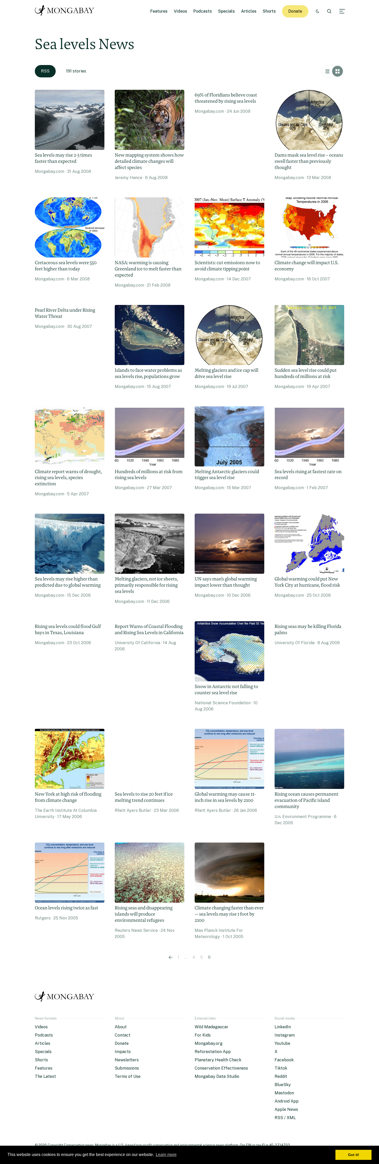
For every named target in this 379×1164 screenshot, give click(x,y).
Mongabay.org (209, 1043)
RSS (45, 71)
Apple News (286, 1109)
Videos (180, 11)
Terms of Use (128, 1076)
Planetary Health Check (218, 1059)
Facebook (284, 1059)
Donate (295, 11)
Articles (249, 11)
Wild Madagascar (211, 1026)
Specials (226, 11)
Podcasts (202, 11)
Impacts (123, 1051)
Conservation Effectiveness (221, 1068)
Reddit (281, 1076)
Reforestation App (213, 1051)
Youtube (282, 1043)
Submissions (127, 1068)
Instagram (285, 1035)
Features (159, 11)
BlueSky (283, 1084)
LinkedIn (283, 1026)
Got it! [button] (353, 1155)
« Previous (170, 957)
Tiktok (281, 1068)
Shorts (269, 11)
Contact (122, 1035)
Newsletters (127, 1059)
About (121, 1026)
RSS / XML (285, 1117)
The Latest (45, 1076)
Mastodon (284, 1092)
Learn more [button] (166, 1154)
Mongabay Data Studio (217, 1076)
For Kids (203, 1035)
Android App (287, 1101)
